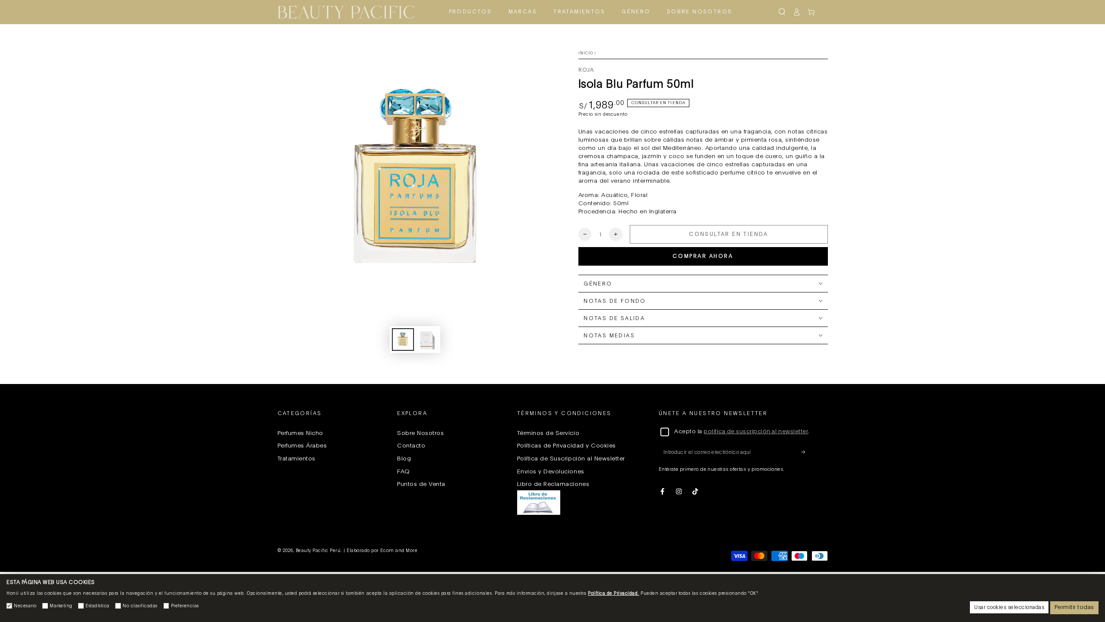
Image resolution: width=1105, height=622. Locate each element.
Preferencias (185, 606)
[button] (781, 12)
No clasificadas (140, 606)
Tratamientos (297, 459)
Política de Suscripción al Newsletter (571, 459)
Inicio (586, 53)
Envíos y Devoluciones (550, 472)
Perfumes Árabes (302, 446)
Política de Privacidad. (613, 593)
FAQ (403, 472)
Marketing (61, 606)
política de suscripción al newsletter (756, 432)
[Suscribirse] (805, 452)
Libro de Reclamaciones (553, 484)
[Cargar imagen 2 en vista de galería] (427, 339)
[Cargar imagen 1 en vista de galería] (403, 339)
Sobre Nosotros (420, 433)
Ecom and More (398, 551)
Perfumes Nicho (300, 433)
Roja (586, 70)
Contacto (411, 446)
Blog (404, 459)
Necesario (25, 606)
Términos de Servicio (548, 433)
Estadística (97, 606)
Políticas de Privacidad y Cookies (566, 446)
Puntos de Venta (421, 484)
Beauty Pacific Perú (318, 551)
